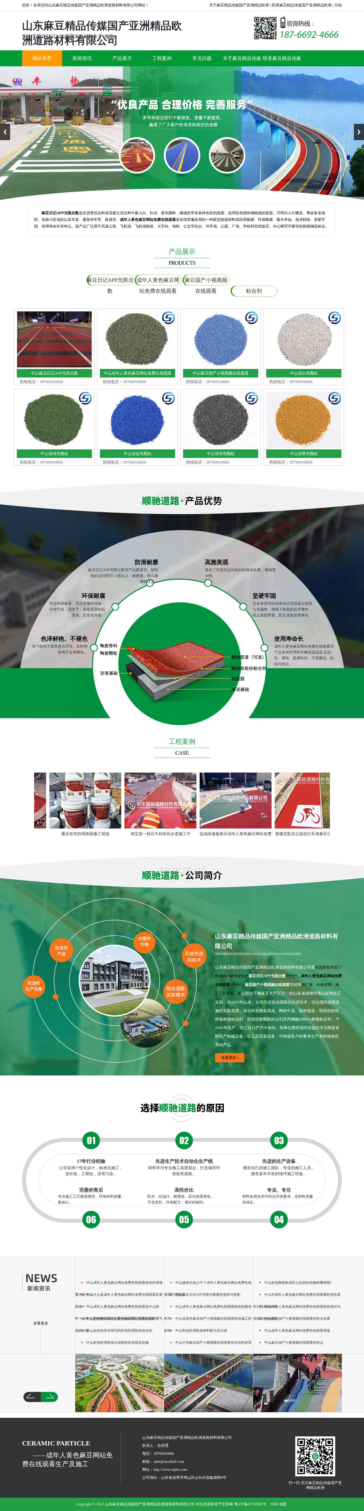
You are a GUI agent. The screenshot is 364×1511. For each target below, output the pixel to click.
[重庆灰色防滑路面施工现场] (67, 800)
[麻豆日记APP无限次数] (54, 366)
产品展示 (122, 58)
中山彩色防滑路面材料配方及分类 (201, 1331)
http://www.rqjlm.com (170, 1470)
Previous (5, 132)
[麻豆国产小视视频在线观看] (220, 366)
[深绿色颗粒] (54, 447)
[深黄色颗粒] (303, 447)
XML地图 (278, 1504)
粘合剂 (254, 291)
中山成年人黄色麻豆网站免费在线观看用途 (297, 1331)
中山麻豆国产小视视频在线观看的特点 (293, 1343)
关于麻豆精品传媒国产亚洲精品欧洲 (239, 5)
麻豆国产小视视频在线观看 (206, 281)
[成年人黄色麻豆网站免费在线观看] (137, 366)
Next (359, 132)
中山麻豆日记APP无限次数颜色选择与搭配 (207, 1295)
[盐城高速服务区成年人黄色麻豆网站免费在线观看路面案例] (217, 800)
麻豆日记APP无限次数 (110, 281)
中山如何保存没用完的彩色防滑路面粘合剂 (119, 1331)
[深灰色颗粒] (220, 447)
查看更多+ (229, 1058)
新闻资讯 (82, 58)
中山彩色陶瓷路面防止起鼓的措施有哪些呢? (298, 1283)
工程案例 (162, 58)
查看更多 (40, 1323)
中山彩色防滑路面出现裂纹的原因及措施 (117, 1343)
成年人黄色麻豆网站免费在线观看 (158, 281)
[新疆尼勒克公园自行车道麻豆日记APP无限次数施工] (292, 800)
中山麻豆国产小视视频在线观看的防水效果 (297, 1319)
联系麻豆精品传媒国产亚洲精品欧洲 (301, 5)
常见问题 (202, 58)
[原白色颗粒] (303, 366)
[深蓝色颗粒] (137, 447)
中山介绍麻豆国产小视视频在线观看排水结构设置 (213, 1343)
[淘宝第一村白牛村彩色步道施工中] (142, 800)
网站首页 (42, 58)
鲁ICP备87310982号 (250, 1504)
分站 (338, 5)
